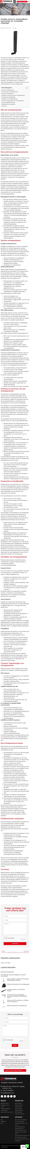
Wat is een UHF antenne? (21, 1119)
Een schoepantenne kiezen (8, 102)
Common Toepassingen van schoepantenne (13, 100)
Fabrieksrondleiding (5, 1108)
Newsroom (3, 1121)
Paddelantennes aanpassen (8, 104)
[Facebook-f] (2, 1096)
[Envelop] (14, 1096)
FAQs (2, 1123)
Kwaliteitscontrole (5, 1105)
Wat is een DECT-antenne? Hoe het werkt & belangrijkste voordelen (18, 979)
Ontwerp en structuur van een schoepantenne (13, 95)
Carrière (3, 1106)
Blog (15, 6)
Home (2, 9)
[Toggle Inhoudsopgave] (26, 88)
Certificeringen (4, 1110)
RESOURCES (5, 1117)
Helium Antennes (19, 1110)
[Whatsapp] (11, 1096)
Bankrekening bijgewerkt (7, 972)
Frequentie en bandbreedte (8, 97)
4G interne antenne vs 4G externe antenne (16, 990)
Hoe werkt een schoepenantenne (10, 91)
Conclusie (4, 106)
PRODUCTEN (19, 1100)
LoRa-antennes (18, 1108)
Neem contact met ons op (7, 1112)
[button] (14, 1)
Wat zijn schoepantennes (8, 90)
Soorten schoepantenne (8, 93)
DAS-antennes (18, 1106)
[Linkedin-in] (8, 1096)
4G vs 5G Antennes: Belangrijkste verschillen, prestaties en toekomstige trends (17, 996)
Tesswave (15, 1145)
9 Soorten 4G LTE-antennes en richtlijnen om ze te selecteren (18, 1001)
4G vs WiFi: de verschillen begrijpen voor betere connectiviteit (13, 975)
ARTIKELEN (18, 1117)
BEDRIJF (3, 1100)
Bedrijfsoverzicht (5, 1103)
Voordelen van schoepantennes (9, 98)
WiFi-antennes (18, 1103)
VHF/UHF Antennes (19, 1113)
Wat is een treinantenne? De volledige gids (18, 984)
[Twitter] (5, 1096)
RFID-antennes (18, 1112)
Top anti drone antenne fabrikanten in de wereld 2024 (21, 1132)
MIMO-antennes (19, 1105)
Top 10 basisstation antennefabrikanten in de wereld (21, 1123)
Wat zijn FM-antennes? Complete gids (17, 1005)
